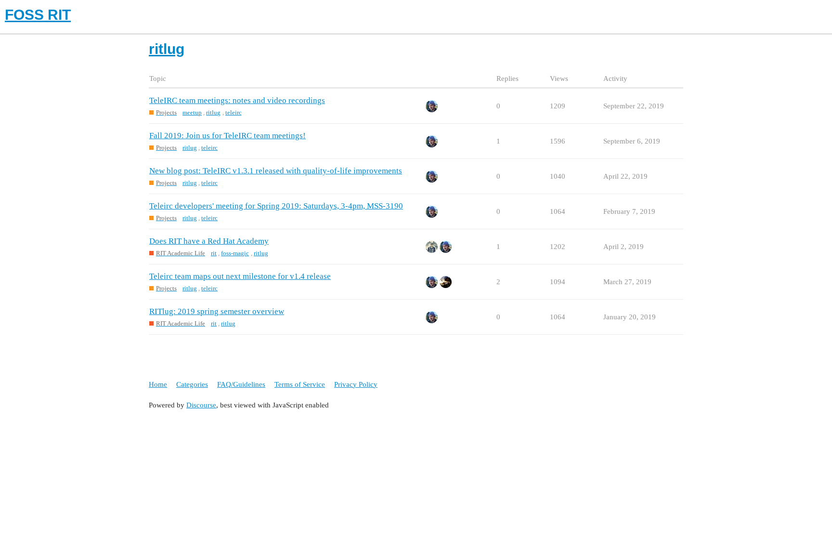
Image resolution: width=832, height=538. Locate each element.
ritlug (213, 112)
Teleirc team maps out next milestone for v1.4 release (240, 276)
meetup (192, 112)
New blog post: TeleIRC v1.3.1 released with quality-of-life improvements (275, 170)
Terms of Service (299, 384)
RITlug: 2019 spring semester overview (216, 311)
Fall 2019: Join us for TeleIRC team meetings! (227, 135)
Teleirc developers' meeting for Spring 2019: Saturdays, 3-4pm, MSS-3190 (276, 205)
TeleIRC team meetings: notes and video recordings (237, 100)
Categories (192, 384)
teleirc (233, 112)
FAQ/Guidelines (241, 384)
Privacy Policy (355, 384)
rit (214, 253)
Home (158, 384)
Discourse (201, 405)
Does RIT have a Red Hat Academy (209, 241)
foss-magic (235, 253)
